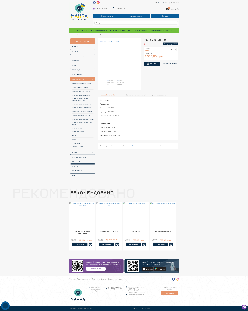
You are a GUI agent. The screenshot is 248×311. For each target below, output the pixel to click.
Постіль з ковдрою (78, 132)
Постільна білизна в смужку (81, 95)
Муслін (74, 139)
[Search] (175, 23)
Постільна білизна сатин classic (82, 91)
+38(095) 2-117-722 (122, 8)
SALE (73, 175)
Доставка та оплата (159, 95)
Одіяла (103, 279)
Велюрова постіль (78, 147)
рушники (148, 146)
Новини (111, 279)
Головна (71, 35)
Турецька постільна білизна (81, 115)
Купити (153, 64)
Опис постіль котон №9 (107, 95)
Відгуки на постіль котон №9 (136, 95)
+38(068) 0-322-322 (102, 8)
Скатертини (76, 162)
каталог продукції (82, 41)
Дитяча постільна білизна (80, 87)
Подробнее (80, 244)
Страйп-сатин (76, 143)
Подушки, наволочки (79, 157)
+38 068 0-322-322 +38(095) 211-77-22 (115, 288)
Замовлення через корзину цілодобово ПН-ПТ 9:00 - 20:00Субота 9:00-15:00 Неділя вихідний (136, 289)
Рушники (75, 51)
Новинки (75, 46)
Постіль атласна (77, 128)
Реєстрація (176, 2)
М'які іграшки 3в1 (77, 74)
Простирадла (76, 70)
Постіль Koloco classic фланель (82, 111)
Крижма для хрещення (79, 56)
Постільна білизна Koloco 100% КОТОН (82, 123)
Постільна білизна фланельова (82, 104)
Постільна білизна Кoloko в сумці (82, 119)
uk (156, 2)
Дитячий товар (77, 170)
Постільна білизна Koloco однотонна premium (80, 99)
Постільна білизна (82, 35)
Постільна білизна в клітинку (81, 108)
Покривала (75, 61)
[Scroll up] (5, 305)
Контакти (118, 279)
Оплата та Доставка (136, 16)
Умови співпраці (107, 16)
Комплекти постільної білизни (82, 84)
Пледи (74, 65)
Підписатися (96, 269)
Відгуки (165, 16)
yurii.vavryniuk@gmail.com (136, 294)
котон (74, 135)
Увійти (166, 2)
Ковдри (74, 152)
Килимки (75, 166)
